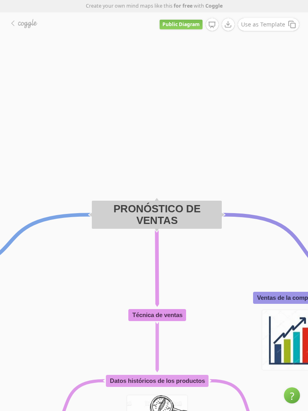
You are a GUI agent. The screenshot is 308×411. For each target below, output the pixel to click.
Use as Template (263, 24)
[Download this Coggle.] (228, 24)
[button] (292, 395)
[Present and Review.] (212, 24)
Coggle (214, 5)
